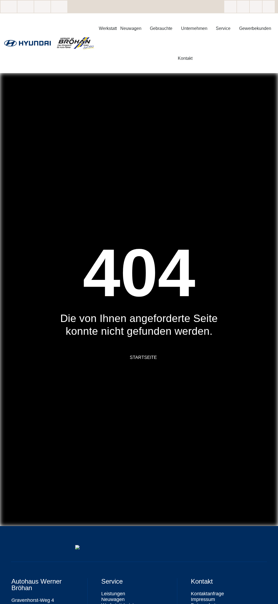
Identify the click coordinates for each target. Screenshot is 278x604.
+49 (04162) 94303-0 (59, 7)
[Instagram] (243, 7)
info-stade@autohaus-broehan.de (42, 7)
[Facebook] (230, 7)
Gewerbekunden (255, 28)
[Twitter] (256, 7)
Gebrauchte (161, 28)
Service (223, 28)
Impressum (203, 599)
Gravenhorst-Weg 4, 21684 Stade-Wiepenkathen (9, 7)
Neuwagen (130, 28)
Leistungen (113, 593)
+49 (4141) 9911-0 (25, 7)
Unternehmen (194, 28)
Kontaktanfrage (207, 593)
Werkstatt (108, 28)
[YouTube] (269, 7)
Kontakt (185, 58)
